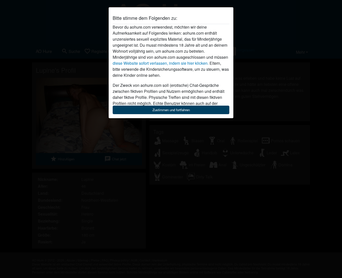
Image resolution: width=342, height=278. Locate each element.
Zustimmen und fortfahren (171, 109)
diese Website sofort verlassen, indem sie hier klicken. (161, 63)
